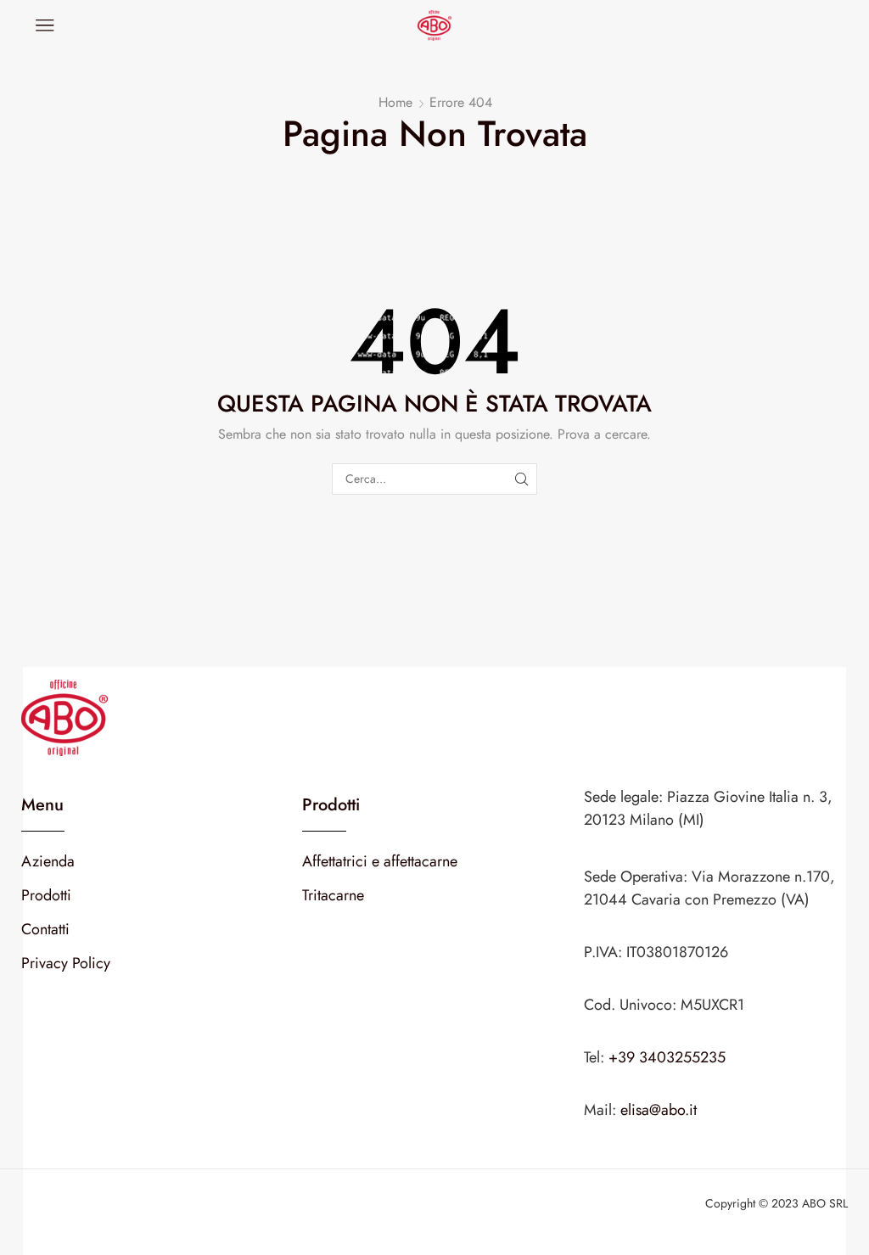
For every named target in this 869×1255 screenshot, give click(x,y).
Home (395, 102)
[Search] (521, 479)
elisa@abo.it (658, 1110)
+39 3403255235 (667, 1057)
